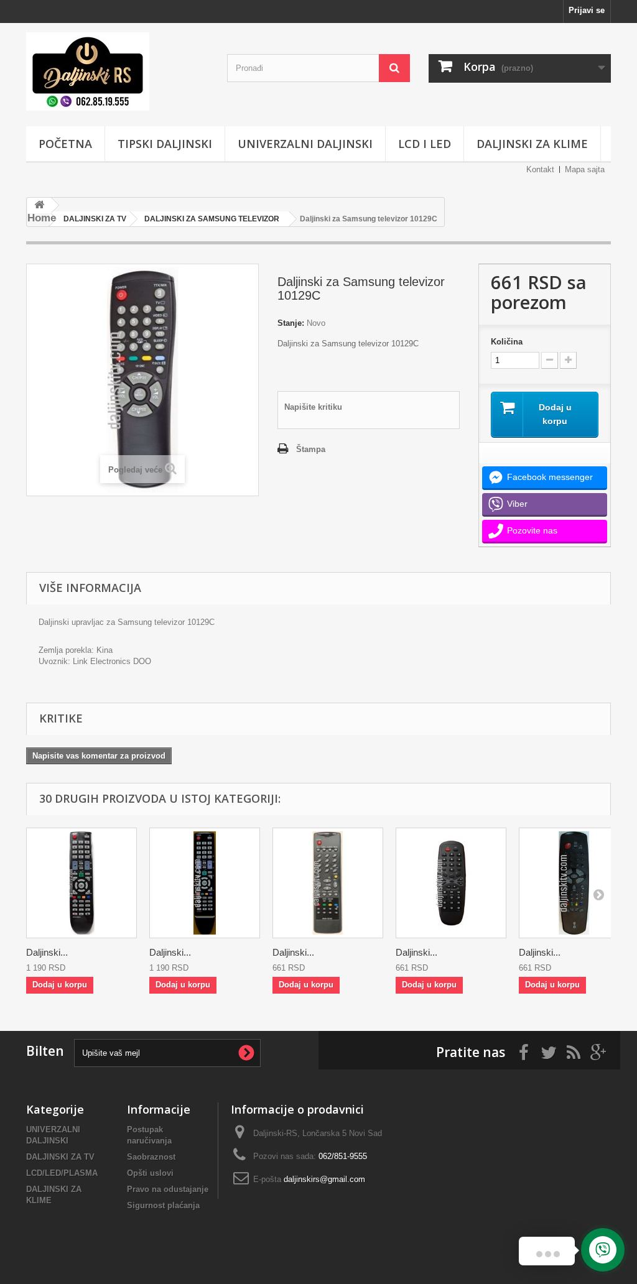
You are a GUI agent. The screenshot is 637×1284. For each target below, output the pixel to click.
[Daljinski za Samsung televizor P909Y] (451, 883)
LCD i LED (424, 143)
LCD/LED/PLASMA (62, 1173)
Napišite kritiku (313, 407)
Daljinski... (47, 952)
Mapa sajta (585, 169)
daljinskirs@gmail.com (324, 1179)
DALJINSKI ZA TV (60, 1157)
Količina (507, 341)
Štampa (310, 449)
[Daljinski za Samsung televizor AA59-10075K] (327, 883)
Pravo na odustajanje (167, 1189)
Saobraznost (151, 1157)
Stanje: (290, 323)
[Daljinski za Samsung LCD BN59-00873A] (81, 883)
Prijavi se (587, 10)
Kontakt (540, 169)
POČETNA (65, 143)
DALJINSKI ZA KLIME (532, 143)
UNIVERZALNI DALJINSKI (305, 143)
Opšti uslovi (150, 1173)
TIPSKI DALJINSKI (165, 143)
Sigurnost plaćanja (163, 1205)
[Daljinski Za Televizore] (117, 71)
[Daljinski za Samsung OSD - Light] (574, 883)
